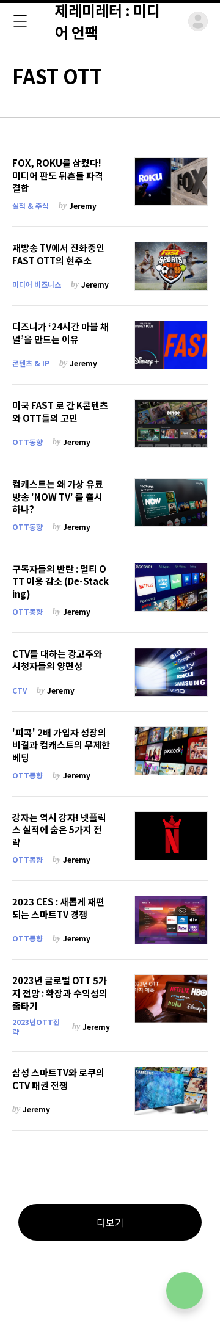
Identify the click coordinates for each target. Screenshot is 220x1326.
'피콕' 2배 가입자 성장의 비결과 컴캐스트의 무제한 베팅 (61, 745)
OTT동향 (27, 442)
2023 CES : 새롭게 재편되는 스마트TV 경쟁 (58, 908)
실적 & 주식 (30, 205)
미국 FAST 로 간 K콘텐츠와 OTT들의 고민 (60, 411)
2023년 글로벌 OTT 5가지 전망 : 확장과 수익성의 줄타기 (60, 993)
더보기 (110, 1222)
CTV (19, 690)
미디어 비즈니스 (36, 284)
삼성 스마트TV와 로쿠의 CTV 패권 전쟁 (58, 1079)
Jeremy (83, 205)
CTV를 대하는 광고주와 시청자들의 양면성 (57, 660)
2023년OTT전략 (36, 1026)
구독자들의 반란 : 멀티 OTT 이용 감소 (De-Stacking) (60, 581)
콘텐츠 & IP (31, 363)
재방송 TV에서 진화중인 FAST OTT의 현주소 (58, 254)
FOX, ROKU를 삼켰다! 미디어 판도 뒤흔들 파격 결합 (57, 175)
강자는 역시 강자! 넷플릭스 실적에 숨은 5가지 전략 (59, 830)
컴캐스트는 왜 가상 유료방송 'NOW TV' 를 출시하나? (57, 496)
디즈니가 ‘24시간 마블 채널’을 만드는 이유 (60, 333)
